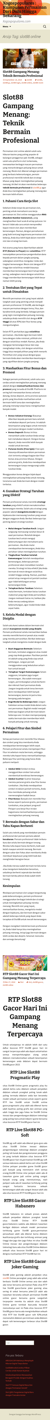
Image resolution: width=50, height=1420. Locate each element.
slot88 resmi (38, 82)
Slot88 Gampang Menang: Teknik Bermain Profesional (23, 74)
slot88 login (15, 82)
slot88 (29, 80)
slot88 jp (6, 82)
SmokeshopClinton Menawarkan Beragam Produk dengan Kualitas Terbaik (19, 1378)
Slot (21, 982)
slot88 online (26, 82)
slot (30, 982)
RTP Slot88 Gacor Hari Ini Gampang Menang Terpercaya (24, 976)
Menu (5, 26)
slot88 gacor (38, 982)
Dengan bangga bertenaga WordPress (25, 1414)
